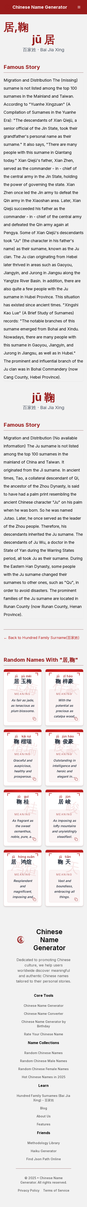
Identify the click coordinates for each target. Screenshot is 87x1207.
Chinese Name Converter (43, 1013)
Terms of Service (56, 1190)
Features (43, 1124)
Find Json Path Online (43, 1159)
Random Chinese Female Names (43, 1069)
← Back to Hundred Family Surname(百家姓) (41, 637)
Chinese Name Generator (43, 1005)
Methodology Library (43, 1143)
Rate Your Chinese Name (43, 1034)
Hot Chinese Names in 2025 (43, 1077)
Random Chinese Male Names (43, 1061)
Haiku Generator (43, 1151)
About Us (44, 1116)
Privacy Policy (28, 1190)
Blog (43, 1108)
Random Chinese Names (43, 1053)
